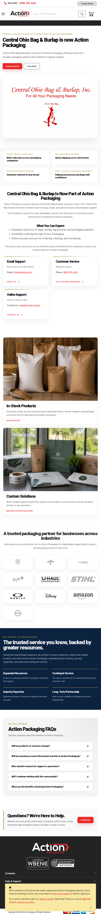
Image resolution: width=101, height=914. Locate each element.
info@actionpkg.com (22, 272)
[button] (3, 14)
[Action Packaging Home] (50, 850)
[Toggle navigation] (3, 14)
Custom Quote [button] (87, 4)
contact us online (25, 902)
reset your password (62, 893)
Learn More (32, 66)
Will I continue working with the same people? (35, 776)
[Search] (82, 14)
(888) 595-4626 (70, 272)
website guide (46, 898)
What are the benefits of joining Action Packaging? (37, 786)
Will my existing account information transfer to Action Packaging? (46, 756)
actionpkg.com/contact (29, 305)
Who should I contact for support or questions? (35, 766)
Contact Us (85, 820)
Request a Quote (12, 66)
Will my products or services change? (31, 746)
